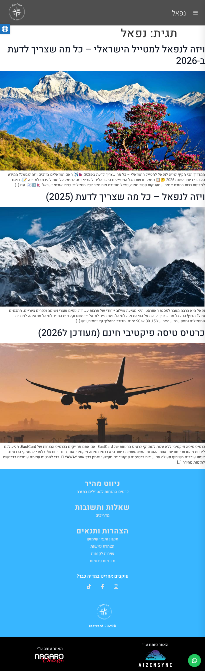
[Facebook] (102, 586)
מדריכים (103, 515)
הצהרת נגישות (102, 546)
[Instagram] (116, 586)
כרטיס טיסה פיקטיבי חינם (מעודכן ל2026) (121, 333)
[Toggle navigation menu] (195, 12)
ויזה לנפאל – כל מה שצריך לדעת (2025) (125, 197)
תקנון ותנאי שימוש (102, 539)
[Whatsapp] (194, 660)
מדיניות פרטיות (102, 561)
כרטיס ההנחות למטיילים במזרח (102, 492)
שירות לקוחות (102, 554)
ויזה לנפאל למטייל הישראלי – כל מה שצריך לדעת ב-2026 (106, 55)
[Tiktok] (89, 586)
